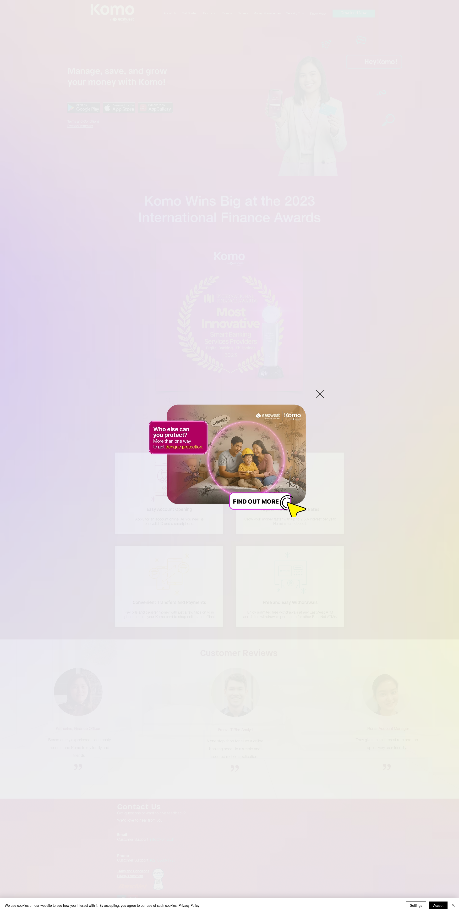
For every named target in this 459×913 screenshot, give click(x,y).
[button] (320, 394)
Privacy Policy (189, 905)
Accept (438, 905)
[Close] (453, 905)
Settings (416, 905)
